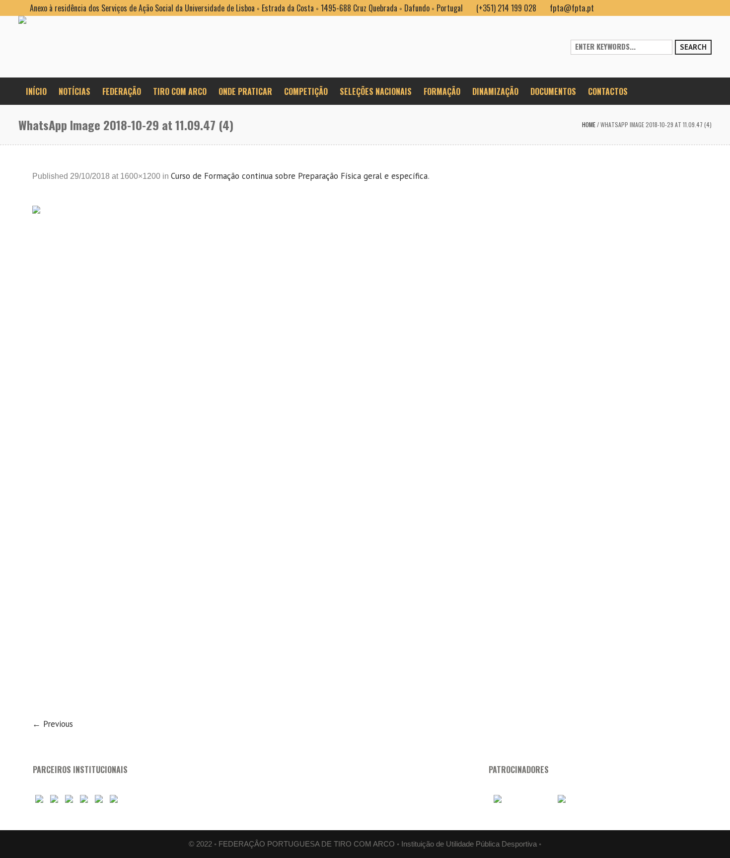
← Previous (52, 723)
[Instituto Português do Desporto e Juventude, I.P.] (83, 798)
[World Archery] (39, 798)
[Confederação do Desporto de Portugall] (113, 798)
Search (693, 47)
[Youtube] (672, 8)
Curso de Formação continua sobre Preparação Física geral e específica (299, 175)
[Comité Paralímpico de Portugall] (98, 798)
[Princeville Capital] (578, 798)
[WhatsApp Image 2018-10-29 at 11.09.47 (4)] (365, 455)
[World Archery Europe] (54, 798)
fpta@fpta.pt (572, 7)
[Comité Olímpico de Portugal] (69, 798)
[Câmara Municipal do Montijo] (520, 798)
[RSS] (688, 8)
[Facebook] (656, 8)
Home (588, 124)
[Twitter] (704, 8)
